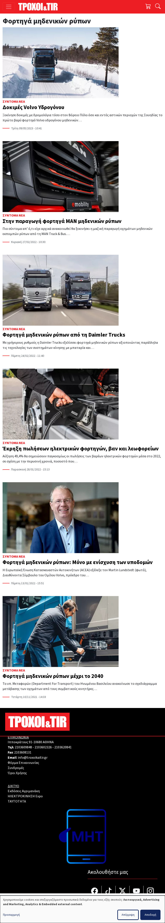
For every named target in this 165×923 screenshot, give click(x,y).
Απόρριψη (128, 915)
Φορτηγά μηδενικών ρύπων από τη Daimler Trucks (64, 335)
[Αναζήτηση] (157, 7)
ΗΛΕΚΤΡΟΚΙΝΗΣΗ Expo (25, 796)
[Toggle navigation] (9, 6)
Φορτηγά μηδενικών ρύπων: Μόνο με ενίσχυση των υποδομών (78, 562)
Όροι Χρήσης (17, 773)
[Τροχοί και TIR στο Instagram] (150, 891)
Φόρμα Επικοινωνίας (23, 762)
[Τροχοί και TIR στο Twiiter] (123, 891)
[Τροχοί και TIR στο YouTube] (137, 891)
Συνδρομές (16, 768)
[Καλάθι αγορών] (148, 7)
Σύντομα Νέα (14, 101)
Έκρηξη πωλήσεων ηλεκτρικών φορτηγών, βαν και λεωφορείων (81, 449)
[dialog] (82, 909)
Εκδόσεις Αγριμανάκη (24, 791)
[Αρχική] (39, 7)
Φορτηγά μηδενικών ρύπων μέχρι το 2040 (53, 676)
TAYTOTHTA (17, 801)
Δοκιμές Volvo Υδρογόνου (33, 107)
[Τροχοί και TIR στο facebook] (95, 891)
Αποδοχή (150, 915)
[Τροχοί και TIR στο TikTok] (109, 891)
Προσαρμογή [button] (11, 915)
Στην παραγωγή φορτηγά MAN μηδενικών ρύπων (62, 221)
